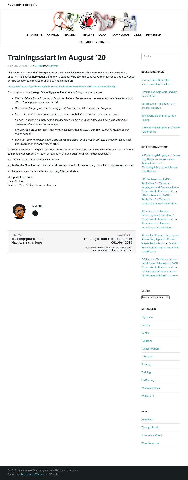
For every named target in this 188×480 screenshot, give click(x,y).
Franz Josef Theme (32, 474)
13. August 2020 (17, 66)
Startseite (34, 34)
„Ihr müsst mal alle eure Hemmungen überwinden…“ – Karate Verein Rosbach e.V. (158, 215)
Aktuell (53, 34)
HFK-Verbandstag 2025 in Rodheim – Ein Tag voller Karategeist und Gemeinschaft (159, 199)
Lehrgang (147, 356)
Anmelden (147, 419)
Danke (145, 332)
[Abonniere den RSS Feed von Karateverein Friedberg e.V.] (178, 4)
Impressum (153, 34)
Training (70, 34)
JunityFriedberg (150, 348)
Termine (88, 34)
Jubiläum (146, 340)
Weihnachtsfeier (150, 388)
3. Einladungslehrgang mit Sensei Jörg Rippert (159, 167)
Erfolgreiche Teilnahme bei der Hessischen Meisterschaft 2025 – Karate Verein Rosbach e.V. (160, 263)
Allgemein (53, 66)
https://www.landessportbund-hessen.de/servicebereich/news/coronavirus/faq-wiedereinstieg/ (62, 86)
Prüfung (146, 364)
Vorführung (147, 380)
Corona (145, 324)
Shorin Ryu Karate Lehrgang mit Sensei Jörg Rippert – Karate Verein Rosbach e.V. (160, 239)
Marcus (38, 66)
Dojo (102, 34)
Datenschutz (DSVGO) (94, 42)
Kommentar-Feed (151, 435)
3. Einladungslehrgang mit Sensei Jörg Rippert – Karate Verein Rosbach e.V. (160, 159)
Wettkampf (147, 395)
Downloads (120, 34)
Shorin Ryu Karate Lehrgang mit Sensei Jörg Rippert (160, 247)
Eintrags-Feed (149, 427)
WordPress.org (150, 443)
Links (138, 34)
